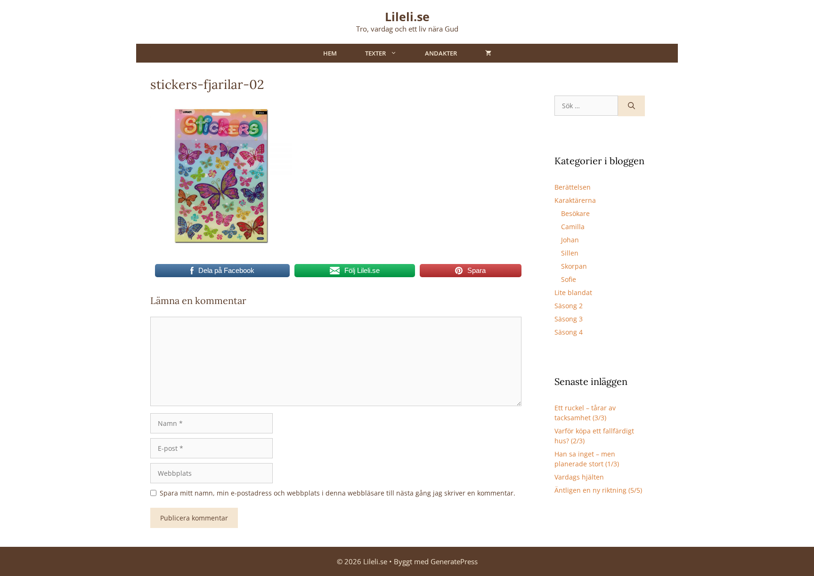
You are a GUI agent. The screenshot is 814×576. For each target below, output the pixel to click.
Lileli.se (407, 16)
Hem (330, 53)
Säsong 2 (568, 305)
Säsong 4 (568, 332)
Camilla (573, 226)
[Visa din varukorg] (488, 53)
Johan (570, 239)
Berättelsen (572, 187)
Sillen (569, 252)
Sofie (568, 279)
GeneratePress (454, 561)
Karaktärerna (575, 200)
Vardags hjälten (579, 476)
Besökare (575, 213)
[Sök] (631, 106)
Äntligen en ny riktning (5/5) (598, 490)
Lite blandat (573, 292)
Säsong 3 (568, 318)
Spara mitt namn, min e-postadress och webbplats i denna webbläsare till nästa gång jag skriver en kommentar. (337, 492)
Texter (375, 53)
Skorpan (574, 266)
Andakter (441, 53)
